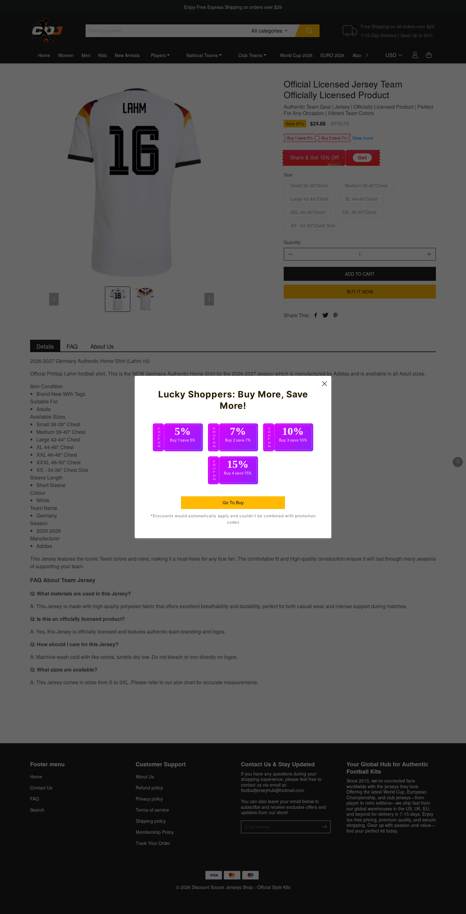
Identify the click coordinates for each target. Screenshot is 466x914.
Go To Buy (233, 502)
